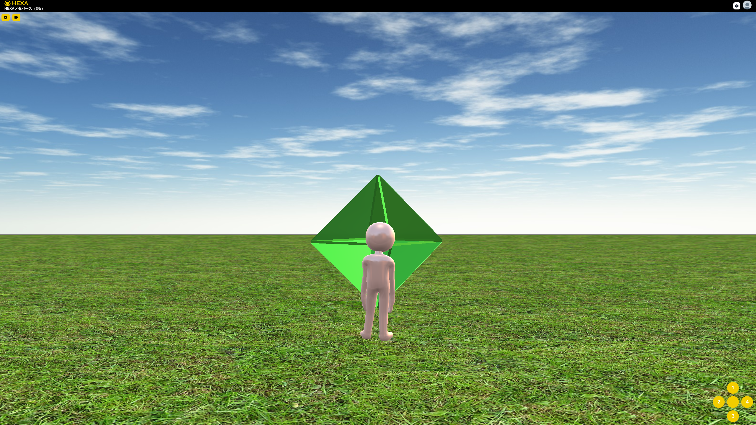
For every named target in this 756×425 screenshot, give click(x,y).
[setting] (736, 5)
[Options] (747, 5)
